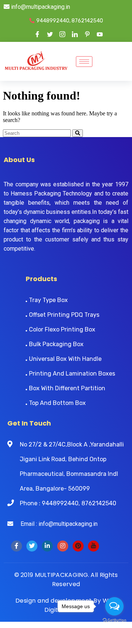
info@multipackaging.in (40, 6)
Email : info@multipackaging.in (55, 523)
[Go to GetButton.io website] (114, 620)
